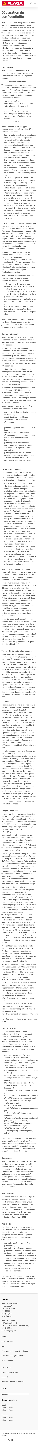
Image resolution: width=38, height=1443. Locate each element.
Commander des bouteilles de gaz (14, 1351)
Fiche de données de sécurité (12, 1382)
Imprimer (23, 1433)
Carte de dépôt (7, 1360)
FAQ (2, 1346)
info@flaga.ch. (20, 1286)
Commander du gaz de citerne (13, 1356)
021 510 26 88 (6, 1328)
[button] (35, 3)
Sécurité (4, 1377)
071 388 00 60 (6, 1311)
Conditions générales (9, 1372)
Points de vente (7, 1342)
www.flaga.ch (6, 1316)
